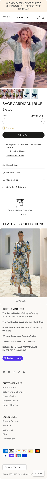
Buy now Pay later (10, 421)
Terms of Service (10, 405)
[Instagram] (13, 372)
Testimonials (8, 438)
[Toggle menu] (4, 17)
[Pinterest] (24, 372)
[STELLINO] (23, 17)
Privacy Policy (9, 396)
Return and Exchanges (13, 392)
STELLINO (13, 474)
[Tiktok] (19, 372)
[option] (23, 55)
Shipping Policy (10, 400)
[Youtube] (8, 372)
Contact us (7, 430)
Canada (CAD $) (13, 467)
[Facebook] (3, 372)
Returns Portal (9, 387)
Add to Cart (23, 135)
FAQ (4, 434)
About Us (6, 425)
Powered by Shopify (26, 474)
